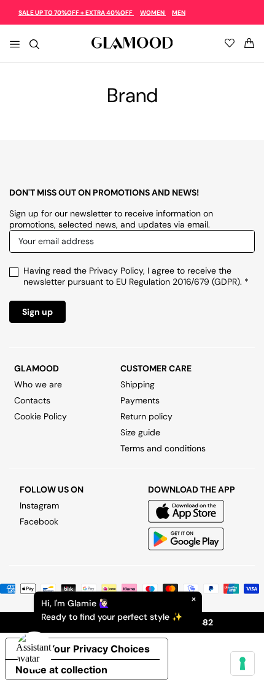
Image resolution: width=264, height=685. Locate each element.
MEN (178, 13)
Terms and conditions (163, 448)
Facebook (39, 521)
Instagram (39, 505)
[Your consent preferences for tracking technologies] (242, 663)
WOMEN (153, 13)
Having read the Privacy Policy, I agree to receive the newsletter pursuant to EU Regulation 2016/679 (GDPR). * (136, 276)
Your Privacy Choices (99, 649)
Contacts (32, 400)
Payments (140, 400)
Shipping (137, 384)
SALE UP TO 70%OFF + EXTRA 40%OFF (76, 13)
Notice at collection (61, 669)
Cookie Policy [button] (40, 416)
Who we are (38, 384)
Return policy (146, 416)
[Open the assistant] (34, 651)
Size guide (140, 432)
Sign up (37, 311)
